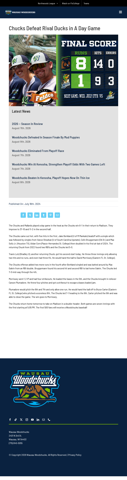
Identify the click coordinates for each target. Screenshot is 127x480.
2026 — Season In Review (27, 124)
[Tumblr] (43, 215)
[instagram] (27, 419)
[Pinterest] (50, 215)
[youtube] (32, 419)
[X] (30, 215)
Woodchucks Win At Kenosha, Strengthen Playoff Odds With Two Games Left (58, 164)
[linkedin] (38, 419)
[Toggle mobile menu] (120, 12)
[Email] (57, 215)
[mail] (43, 419)
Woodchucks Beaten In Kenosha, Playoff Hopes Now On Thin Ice (51, 178)
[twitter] (21, 419)
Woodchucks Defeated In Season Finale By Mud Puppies (46, 137)
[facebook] (10, 419)
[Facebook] (23, 215)
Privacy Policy (74, 454)
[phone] (49, 419)
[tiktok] (15, 419)
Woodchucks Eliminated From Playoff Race (38, 151)
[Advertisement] (63, 334)
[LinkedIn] (36, 215)
